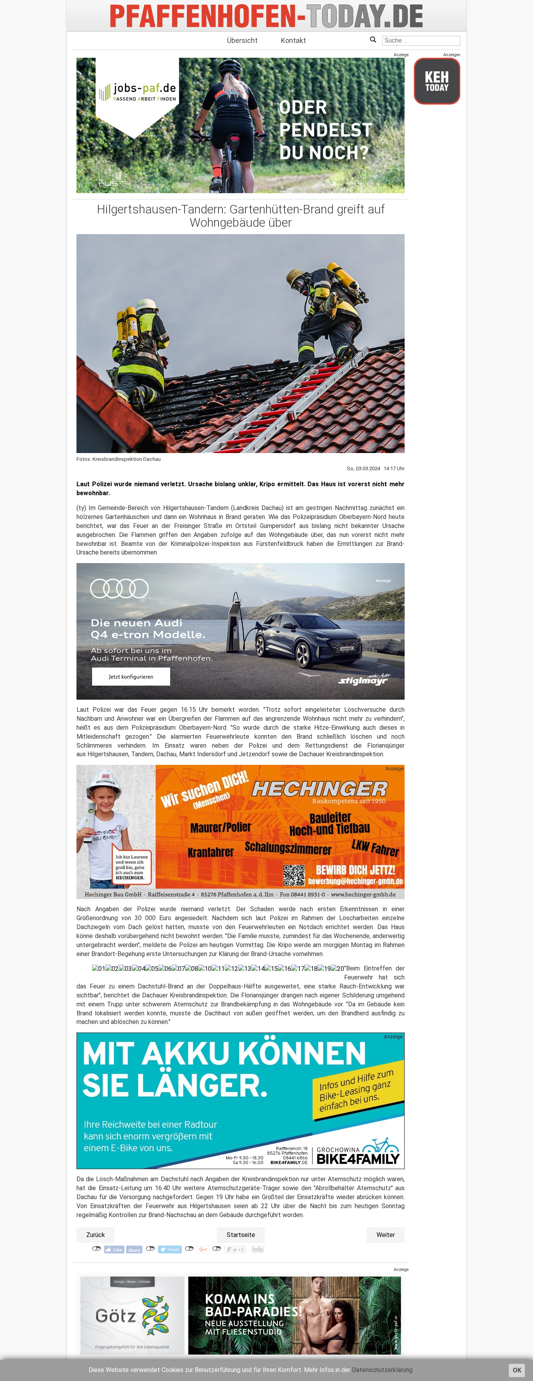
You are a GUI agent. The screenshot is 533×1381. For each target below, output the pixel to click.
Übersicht (242, 40)
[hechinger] (240, 831)
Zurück (95, 1235)
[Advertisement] (437, 227)
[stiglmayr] (240, 631)
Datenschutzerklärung (382, 1370)
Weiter (386, 1235)
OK (517, 1370)
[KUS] (240, 125)
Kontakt (293, 40)
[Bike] (240, 1100)
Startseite (241, 1235)
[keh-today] (437, 81)
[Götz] (240, 1315)
